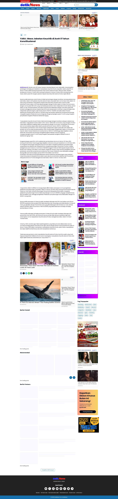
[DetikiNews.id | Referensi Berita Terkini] (30, 5)
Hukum (33, 8)
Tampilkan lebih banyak (48, 470)
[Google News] (61, 488)
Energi (74, 8)
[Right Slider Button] (74, 377)
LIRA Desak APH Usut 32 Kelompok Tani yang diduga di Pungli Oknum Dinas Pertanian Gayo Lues (88, 139)
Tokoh (57, 8)
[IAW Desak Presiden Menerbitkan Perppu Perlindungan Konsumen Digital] (51, 166)
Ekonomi (39, 8)
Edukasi (63, 8)
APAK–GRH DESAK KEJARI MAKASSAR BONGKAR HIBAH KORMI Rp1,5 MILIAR (88, 128)
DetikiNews (56, 497)
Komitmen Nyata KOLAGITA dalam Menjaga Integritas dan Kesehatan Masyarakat (90, 223)
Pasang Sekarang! (88, 411)
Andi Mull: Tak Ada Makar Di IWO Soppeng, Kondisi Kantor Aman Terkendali (36, 179)
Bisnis (54, 3)
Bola (60, 3)
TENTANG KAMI (44, 492)
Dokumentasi (45, 6)
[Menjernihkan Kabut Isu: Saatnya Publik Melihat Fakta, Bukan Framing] (81, 217)
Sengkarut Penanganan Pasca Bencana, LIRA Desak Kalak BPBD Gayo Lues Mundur (53, 1)
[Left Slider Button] (70, 377)
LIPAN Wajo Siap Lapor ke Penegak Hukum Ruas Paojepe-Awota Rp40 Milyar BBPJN (88, 102)
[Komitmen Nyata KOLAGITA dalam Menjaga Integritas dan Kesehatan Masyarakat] (81, 223)
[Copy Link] (31, 273)
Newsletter (89, 8)
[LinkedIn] (68, 488)
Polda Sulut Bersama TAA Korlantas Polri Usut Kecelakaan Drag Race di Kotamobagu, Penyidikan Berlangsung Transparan (91, 182)
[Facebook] (21, 273)
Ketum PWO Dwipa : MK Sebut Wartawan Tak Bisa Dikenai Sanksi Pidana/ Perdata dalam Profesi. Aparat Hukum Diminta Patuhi (91, 230)
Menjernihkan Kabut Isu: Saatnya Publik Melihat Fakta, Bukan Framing (91, 217)
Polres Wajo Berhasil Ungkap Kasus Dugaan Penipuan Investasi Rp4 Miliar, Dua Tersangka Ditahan (87, 144)
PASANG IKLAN (72, 492)
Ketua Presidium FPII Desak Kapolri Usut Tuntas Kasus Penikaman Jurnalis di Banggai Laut (90, 236)
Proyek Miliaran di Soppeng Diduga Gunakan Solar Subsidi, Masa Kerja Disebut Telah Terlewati (36, 166)
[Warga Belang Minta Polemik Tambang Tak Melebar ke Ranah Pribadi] (81, 170)
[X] (24, 273)
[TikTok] (64, 488)
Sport (66, 3)
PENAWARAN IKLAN (64, 492)
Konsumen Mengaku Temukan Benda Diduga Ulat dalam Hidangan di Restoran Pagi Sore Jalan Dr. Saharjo (88, 113)
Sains (52, 8)
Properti (69, 8)
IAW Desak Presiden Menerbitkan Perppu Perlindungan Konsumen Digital (64, 166)
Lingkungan (46, 8)
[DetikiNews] (59, 478)
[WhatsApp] (29, 273)
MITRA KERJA (79, 492)
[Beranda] (21, 35)
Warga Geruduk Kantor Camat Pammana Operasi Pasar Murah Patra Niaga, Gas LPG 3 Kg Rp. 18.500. (88, 150)
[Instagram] (53, 488)
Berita (48, 3)
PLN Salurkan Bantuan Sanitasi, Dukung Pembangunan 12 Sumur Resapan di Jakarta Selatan (64, 179)
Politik (27, 8)
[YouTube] (57, 488)
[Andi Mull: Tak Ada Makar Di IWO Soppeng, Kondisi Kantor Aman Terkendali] (24, 179)
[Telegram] (26, 273)
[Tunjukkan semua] (96, 158)
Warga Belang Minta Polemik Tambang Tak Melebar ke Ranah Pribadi (90, 169)
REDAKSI (38, 492)
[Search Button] (96, 4)
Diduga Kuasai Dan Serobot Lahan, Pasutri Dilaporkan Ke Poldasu (89, 118)
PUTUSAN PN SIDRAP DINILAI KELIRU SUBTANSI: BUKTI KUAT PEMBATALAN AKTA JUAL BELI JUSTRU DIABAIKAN (88, 123)
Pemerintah (81, 8)
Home (43, 3)
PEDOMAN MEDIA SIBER (53, 492)
